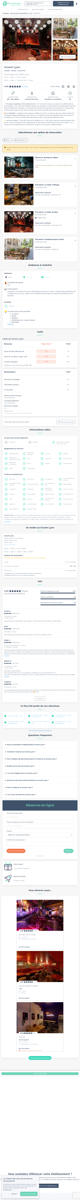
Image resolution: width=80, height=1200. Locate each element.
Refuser (14, 1194)
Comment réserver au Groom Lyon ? (21, 752)
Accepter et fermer (29, 1194)
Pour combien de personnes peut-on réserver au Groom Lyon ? (32, 759)
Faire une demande (40, 1073)
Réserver (68, 851)
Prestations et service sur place (58, 602)
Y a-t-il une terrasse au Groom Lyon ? (21, 795)
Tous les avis (40, 698)
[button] (40, 167)
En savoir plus (7, 1189)
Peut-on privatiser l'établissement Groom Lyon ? (26, 745)
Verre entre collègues (38, 9)
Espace (9, 831)
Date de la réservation (15, 813)
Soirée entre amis (23, 9)
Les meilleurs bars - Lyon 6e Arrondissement (63, 715)
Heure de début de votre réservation (20, 822)
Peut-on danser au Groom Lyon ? (20, 787)
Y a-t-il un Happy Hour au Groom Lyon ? (22, 773)
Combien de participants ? (16, 840)
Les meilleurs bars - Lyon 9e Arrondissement (16, 722)
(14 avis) (25, 86)
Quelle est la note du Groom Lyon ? (21, 766)
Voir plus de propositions (40, 1058)
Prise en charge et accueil (58, 591)
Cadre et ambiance (58, 597)
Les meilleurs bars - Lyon (15, 716)
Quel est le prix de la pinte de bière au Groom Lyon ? (28, 780)
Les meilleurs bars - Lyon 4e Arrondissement (63, 722)
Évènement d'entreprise (55, 9)
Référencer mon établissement (63, 3)
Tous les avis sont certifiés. (13, 594)
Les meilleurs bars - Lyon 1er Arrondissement (39, 715)
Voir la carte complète (67, 422)
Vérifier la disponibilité (16, 851)
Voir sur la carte (9, 544)
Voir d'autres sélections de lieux (40, 731)
